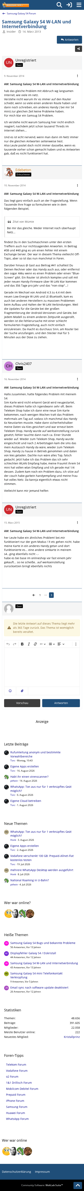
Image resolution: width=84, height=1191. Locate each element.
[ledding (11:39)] (8, 913)
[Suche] (59, 5)
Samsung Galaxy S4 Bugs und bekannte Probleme (42, 943)
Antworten (61, 703)
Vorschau (22, 703)
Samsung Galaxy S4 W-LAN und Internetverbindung (44, 963)
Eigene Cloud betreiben (25, 801)
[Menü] (79, 5)
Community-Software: (42, 1185)
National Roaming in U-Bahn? (29, 880)
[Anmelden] (69, 5)
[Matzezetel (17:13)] (30, 913)
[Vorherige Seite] (33, 595)
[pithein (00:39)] (23, 913)
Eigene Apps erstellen (24, 766)
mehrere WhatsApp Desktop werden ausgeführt (41, 870)
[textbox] (42, 667)
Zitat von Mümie (23, 221)
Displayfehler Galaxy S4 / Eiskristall (33, 953)
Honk (13, 840)
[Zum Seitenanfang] (77, 1185)
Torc (12, 760)
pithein (14, 780)
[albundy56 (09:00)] (16, 913)
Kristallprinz (72, 1037)
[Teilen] (78, 49)
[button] (10, 691)
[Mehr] (78, 76)
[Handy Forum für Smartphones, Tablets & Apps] (15, 5)
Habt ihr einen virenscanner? (29, 776)
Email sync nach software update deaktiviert (39, 987)
